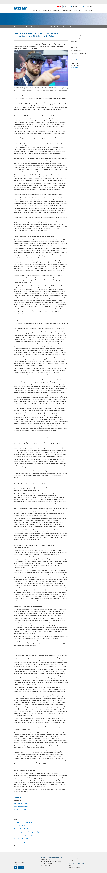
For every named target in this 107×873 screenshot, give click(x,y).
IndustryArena (72, 860)
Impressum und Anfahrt (20, 858)
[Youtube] (15, 867)
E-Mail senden (75, 67)
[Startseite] (20, 8)
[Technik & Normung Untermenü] (72, 10)
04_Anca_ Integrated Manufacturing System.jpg (26, 832)
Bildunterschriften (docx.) (20, 813)
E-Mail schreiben (45, 865)
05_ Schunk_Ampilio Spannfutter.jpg (23, 835)
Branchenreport (75, 47)
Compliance (17, 864)
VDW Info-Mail (88, 6)
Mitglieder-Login (76, 6)
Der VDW (34, 10)
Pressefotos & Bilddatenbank (78, 53)
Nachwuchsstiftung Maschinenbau (77, 858)
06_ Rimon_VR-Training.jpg (21, 838)
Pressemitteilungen (19, 26)
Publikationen (74, 44)
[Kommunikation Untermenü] (82, 10)
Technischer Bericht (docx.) (21, 806)
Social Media (74, 41)
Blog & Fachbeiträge (76, 35)
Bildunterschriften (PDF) (20, 809)
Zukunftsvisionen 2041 (74, 867)
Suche (66, 6)
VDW (70, 865)
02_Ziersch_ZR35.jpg (19, 825)
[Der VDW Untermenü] (36, 10)
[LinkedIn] (19, 867)
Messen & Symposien (55, 10)
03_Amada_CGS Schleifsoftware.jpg (23, 828)
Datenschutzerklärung (19, 860)
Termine (90, 10)
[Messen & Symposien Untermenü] (61, 10)
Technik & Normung (67, 10)
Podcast (85, 10)
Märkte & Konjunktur (42, 10)
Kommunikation (77, 10)
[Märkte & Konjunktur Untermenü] (48, 10)
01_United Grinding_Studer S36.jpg (23, 822)
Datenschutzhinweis (19, 862)
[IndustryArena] (22, 867)
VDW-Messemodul (76, 50)
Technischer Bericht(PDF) (20, 803)
